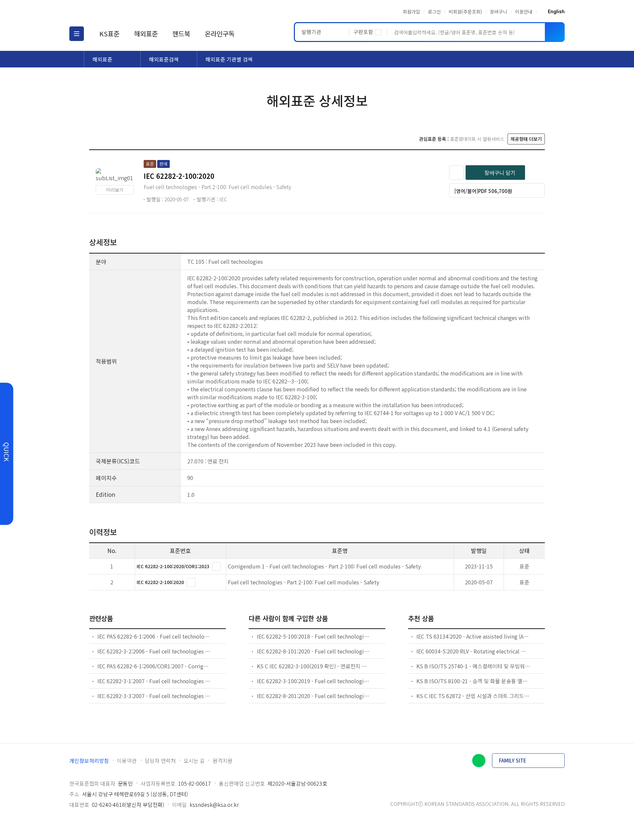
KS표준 (109, 33)
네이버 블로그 (478, 760)
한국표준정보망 (108, 12)
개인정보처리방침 (89, 761)
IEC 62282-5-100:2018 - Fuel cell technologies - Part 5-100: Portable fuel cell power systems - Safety (314, 636)
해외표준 (146, 33)
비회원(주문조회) (465, 11)
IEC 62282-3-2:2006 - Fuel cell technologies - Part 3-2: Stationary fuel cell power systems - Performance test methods (154, 651)
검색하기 (555, 32)
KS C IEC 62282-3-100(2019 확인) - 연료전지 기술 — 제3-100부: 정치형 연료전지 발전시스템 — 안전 (314, 666)
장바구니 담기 (499, 173)
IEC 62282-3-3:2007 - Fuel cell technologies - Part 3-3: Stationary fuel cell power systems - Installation (154, 696)
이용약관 (127, 761)
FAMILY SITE (512, 760)
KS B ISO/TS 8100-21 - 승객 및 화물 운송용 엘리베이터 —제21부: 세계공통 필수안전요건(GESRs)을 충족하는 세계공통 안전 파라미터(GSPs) (473, 681)
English (556, 11)
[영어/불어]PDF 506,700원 (483, 190)
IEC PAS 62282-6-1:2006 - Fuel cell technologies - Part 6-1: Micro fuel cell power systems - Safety (154, 636)
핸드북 (181, 33)
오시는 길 (194, 761)
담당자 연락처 (160, 761)
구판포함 (363, 32)
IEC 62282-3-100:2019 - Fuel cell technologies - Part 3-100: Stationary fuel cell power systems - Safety (314, 681)
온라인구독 (219, 33)
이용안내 (523, 11)
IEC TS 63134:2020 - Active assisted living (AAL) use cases (473, 636)
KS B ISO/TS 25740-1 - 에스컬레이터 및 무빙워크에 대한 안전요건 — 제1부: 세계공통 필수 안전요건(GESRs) (473, 666)
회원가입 (411, 11)
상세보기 (216, 566)
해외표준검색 (164, 59)
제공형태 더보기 (526, 139)
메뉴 (76, 33)
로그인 (434, 11)
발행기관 (311, 32)
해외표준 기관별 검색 (229, 59)
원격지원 (222, 761)
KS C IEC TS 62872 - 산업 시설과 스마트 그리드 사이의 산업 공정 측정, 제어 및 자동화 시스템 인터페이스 (473, 696)
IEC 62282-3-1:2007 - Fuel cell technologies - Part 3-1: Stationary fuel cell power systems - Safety (154, 681)
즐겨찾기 (456, 172)
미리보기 (114, 189)
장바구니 (498, 11)
